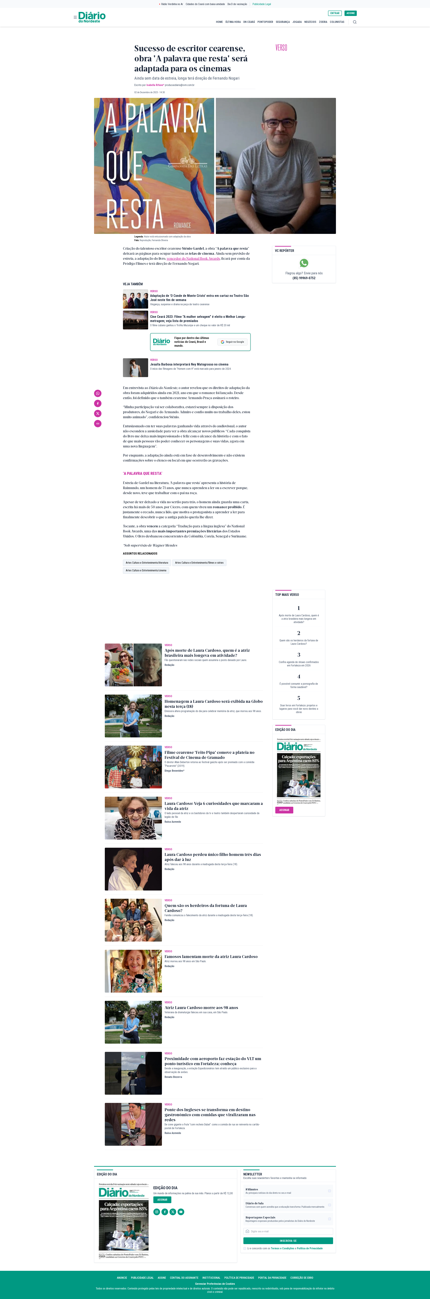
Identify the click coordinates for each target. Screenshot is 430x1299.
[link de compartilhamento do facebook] (97, 403)
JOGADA (297, 22)
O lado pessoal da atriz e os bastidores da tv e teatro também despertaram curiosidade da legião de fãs (212, 815)
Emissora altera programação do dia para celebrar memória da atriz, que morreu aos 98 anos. (213, 711)
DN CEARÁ (249, 22)
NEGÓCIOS (310, 22)
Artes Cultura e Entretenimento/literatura (147, 562)
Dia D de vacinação (237, 4)
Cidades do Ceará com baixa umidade (205, 4)
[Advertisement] (184, 613)
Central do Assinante (184, 1277)
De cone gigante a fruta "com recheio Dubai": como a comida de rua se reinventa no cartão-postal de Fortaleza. (212, 1126)
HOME (219, 22)
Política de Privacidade (310, 1248)
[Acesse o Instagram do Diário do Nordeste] (156, 1212)
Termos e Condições (282, 1248)
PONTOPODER (265, 22)
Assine (162, 1277)
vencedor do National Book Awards (193, 258)
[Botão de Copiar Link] (97, 423)
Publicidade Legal (262, 4)
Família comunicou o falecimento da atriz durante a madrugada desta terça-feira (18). (209, 915)
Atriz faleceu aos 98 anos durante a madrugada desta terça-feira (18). (201, 864)
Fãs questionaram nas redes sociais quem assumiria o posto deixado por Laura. (206, 660)
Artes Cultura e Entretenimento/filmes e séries (199, 562)
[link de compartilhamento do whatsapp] (97, 393)
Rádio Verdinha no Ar (172, 4)
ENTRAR (334, 13)
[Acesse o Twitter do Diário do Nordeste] (172, 1212)
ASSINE (351, 13)
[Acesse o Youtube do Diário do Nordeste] (181, 1212)
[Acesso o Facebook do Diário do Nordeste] (164, 1212)
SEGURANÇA (283, 22)
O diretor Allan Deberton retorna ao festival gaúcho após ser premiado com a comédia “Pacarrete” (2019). (209, 764)
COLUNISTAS (337, 22)
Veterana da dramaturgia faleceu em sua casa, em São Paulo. (196, 1012)
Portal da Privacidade (272, 1277)
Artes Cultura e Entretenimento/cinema (146, 570)
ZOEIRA (323, 22)
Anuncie (122, 1277)
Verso (281, 47)
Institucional (211, 1277)
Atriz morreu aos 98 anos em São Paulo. (185, 961)
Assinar (284, 810)
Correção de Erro (301, 1277)
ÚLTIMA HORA (233, 22)
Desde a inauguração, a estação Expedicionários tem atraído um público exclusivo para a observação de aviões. (210, 1070)
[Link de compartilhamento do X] (97, 413)
